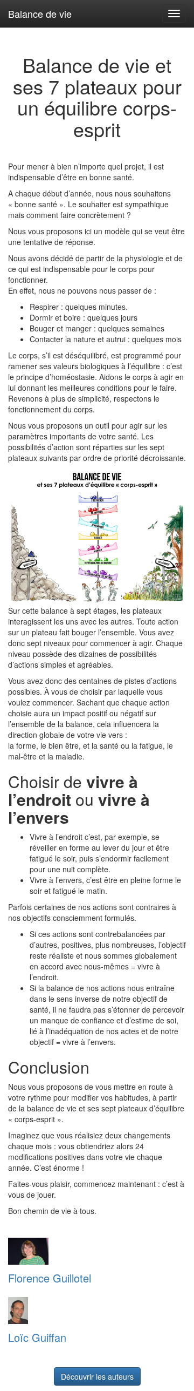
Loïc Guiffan (37, 1337)
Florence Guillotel (49, 1278)
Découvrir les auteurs (97, 1376)
